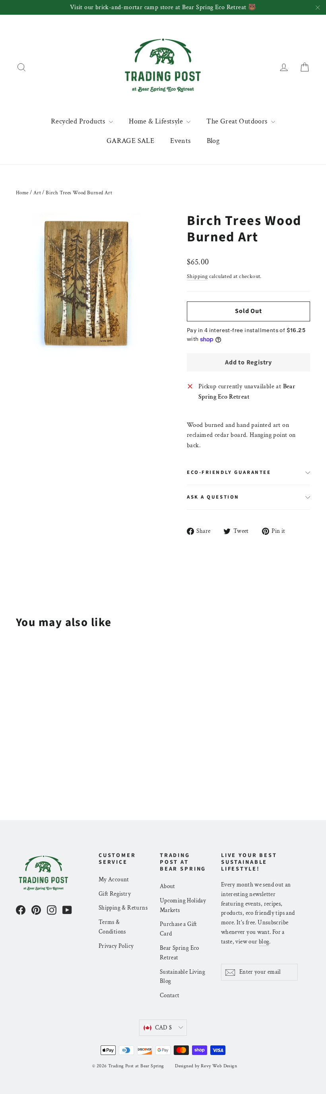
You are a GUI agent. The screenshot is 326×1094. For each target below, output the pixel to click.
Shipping (197, 276)
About (167, 886)
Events (180, 140)
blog (264, 941)
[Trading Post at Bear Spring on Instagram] (51, 909)
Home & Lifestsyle (156, 121)
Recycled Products (79, 121)
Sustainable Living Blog (182, 976)
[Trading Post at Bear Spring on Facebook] (20, 909)
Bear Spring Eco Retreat (179, 952)
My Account (114, 879)
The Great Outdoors (237, 121)
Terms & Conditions (112, 926)
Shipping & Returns (123, 908)
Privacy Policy (116, 946)
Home (22, 193)
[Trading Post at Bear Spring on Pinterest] (36, 909)
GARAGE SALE (130, 140)
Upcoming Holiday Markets (183, 905)
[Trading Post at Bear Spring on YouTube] (67, 909)
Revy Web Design (219, 1066)
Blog (213, 140)
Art (37, 193)
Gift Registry (115, 894)
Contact (170, 995)
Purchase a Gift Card (178, 928)
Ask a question (213, 497)
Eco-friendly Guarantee (229, 472)
